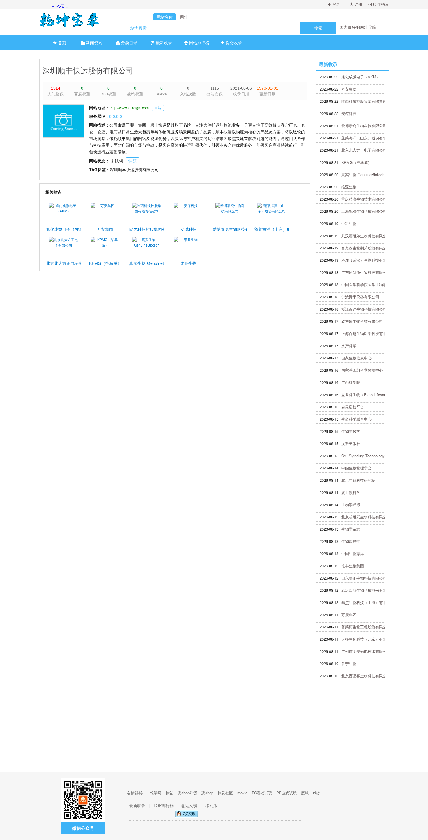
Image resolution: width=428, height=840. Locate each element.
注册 (357, 4)
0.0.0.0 (115, 116)
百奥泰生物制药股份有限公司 (365, 248)
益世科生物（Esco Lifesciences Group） (373, 394)
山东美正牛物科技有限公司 (364, 578)
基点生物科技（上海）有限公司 (367, 602)
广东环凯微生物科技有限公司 (365, 272)
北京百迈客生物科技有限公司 (365, 675)
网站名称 (164, 17)
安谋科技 (348, 113)
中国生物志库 (352, 553)
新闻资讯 (93, 42)
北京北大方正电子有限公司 (364, 150)
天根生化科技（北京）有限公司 (367, 639)
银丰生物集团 (352, 565)
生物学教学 (350, 431)
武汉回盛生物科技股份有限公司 (367, 590)
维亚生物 (348, 186)
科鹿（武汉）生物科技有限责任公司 (371, 260)
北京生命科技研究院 (358, 480)
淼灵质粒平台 (352, 407)
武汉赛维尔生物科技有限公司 (365, 235)
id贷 (316, 792)
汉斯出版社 (350, 443)
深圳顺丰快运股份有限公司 (88, 70)
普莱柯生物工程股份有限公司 (365, 627)
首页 (61, 42)
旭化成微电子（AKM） (360, 76)
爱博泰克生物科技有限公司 (364, 125)
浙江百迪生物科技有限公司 (364, 309)
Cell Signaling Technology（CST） (370, 455)
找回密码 (380, 4)
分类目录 (128, 42)
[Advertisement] (214, 728)
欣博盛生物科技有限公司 (362, 321)
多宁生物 (348, 663)
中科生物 (348, 223)
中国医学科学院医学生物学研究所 (369, 284)
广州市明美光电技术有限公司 (365, 651)
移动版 (211, 805)
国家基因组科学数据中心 (362, 370)
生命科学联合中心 (356, 419)
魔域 (305, 792)
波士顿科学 (350, 492)
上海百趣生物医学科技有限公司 (367, 333)
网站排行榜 (198, 42)
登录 (335, 4)
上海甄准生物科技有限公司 (364, 211)
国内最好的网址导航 (357, 27)
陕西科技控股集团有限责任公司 (367, 101)
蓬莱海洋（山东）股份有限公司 (367, 138)
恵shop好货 (187, 792)
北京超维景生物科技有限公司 (365, 517)
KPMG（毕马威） (356, 162)
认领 (132, 161)
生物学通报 (350, 504)
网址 (184, 17)
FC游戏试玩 (262, 792)
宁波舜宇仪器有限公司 (360, 297)
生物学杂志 (350, 529)
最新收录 (163, 42)
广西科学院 (350, 382)
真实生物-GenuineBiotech (362, 174)
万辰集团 (348, 614)
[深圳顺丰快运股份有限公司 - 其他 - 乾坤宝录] (67, 22)
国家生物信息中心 (356, 358)
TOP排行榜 (163, 805)
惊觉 (169, 792)
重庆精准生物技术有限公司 (364, 199)
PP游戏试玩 (286, 792)
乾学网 (155, 792)
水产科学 (348, 345)
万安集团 (348, 89)
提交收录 (233, 42)
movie (242, 792)
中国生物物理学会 (356, 468)
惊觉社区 (225, 792)
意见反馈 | (191, 805)
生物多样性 (350, 541)
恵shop (207, 792)
